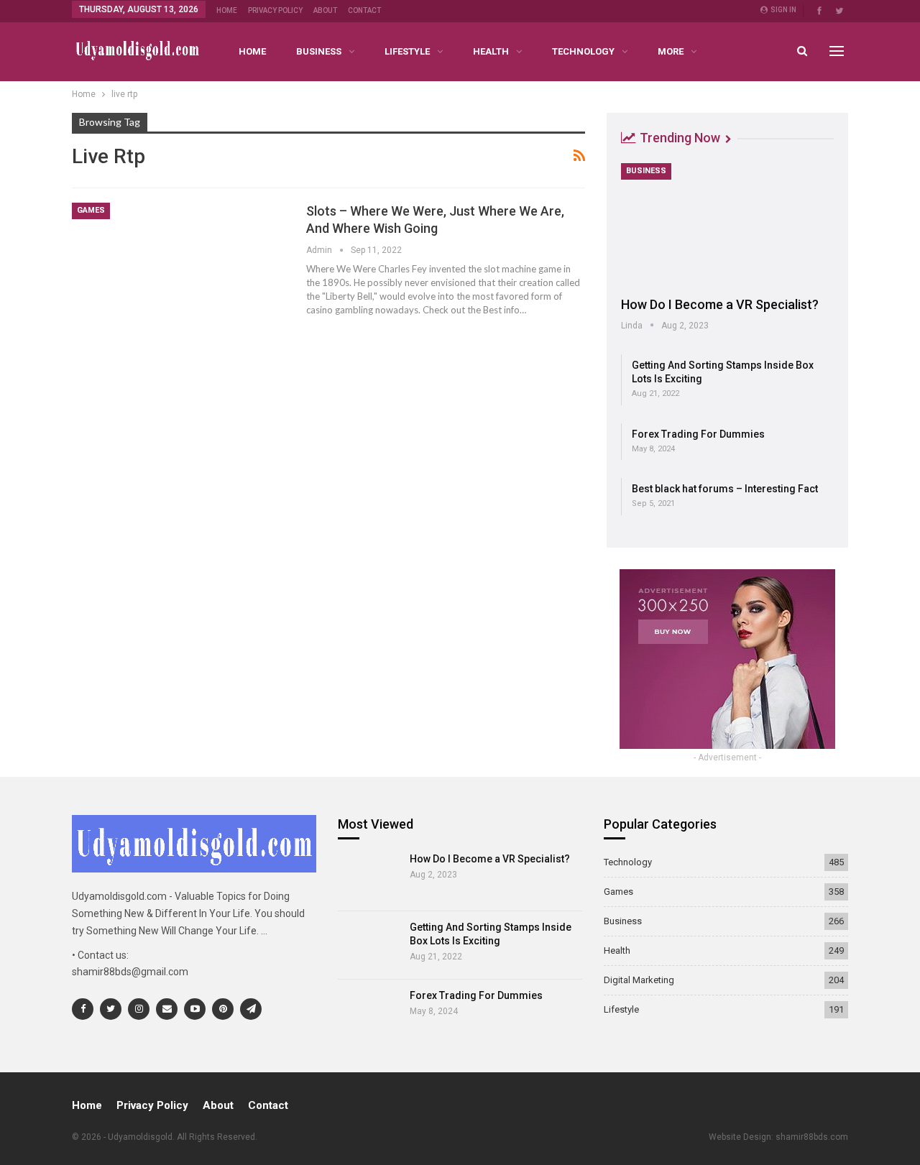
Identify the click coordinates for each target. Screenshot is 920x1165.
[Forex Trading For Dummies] (369, 1013)
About (325, 10)
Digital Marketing (639, 980)
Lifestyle (407, 51)
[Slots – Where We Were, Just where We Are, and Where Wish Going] (180, 272)
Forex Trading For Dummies (698, 434)
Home (226, 10)
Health (491, 51)
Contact (364, 10)
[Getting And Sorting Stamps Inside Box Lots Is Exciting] (369, 945)
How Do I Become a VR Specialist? (720, 304)
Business (318, 51)
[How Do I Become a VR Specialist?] (727, 225)
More (671, 51)
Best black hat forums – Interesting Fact (725, 488)
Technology (583, 51)
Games (91, 210)
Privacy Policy (275, 10)
